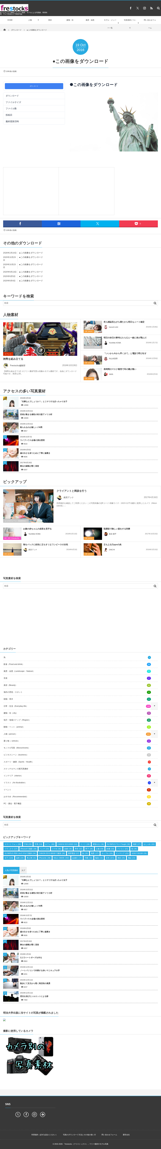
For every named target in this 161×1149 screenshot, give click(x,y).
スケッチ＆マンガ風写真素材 (77, 769)
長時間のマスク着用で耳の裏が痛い (120, 369)
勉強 (99, 858)
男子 (89, 849)
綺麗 (110, 849)
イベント (8, 354)
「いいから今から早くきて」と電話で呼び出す (125, 353)
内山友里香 (113, 358)
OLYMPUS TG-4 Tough (118, 844)
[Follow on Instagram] (34, 1114)
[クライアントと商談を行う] (28, 506)
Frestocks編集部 (17, 365)
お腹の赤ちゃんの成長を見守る (37, 529)
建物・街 (70, 20)
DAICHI (112, 550)
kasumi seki (113, 327)
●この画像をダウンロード (31, 253)
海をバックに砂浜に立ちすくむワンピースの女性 (45, 544)
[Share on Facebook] (130, 8)
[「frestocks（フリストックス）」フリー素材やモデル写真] (14, 10)
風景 (95, 853)
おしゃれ (149, 844)
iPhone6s (45, 858)
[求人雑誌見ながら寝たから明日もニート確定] (93, 327)
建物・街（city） (77, 713)
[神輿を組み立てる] (40, 350)
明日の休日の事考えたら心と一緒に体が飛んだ (125, 337)
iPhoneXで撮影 (28, 849)
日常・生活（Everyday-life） (12, 538)
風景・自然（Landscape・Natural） (77, 671)
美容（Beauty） (77, 685)
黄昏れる (98, 844)
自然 (20, 858)
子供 (28, 844)
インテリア (122, 853)
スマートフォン (13, 844)
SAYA (111, 374)
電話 (132, 858)
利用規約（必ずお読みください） (44, 1135)
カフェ (50, 844)
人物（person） (89, 331)
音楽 (77, 678)
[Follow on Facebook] (26, 1114)
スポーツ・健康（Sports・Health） (77, 762)
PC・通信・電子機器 (77, 803)
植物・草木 (77, 699)
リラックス (11, 849)
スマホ (56, 849)
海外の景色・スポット (77, 692)
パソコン (122, 849)
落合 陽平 (112, 534)
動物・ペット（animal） (77, 727)
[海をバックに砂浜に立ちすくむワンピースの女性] (12, 549)
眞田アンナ (69, 497)
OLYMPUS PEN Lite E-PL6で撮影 (20, 853)
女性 (110, 858)
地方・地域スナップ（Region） (77, 720)
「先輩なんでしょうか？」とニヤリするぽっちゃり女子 (43, 401)
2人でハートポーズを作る (31, 957)
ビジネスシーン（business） (93, 347)
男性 (78, 849)
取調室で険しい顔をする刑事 (117, 529)
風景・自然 (90, 20)
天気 (38, 844)
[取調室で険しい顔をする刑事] (93, 534)
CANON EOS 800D (67, 844)
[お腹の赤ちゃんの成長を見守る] (12, 534)
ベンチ (44, 849)
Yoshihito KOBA (115, 343)
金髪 (68, 849)
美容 (50, 20)
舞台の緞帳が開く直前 (29, 466)
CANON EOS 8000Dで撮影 (52, 853)
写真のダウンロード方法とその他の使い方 (79, 1135)
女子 (9, 858)
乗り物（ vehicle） (77, 741)
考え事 (31, 858)
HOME (10, 20)
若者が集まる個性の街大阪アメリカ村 (36, 414)
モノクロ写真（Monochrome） (77, 748)
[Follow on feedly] (42, 1114)
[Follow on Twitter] (137, 8)
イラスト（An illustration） (77, 783)
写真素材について (130, 24)
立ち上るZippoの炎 (113, 544)
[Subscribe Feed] (151, 8)
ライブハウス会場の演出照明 (32, 440)
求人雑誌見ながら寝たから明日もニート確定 (124, 322)
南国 (137, 844)
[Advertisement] (31, 190)
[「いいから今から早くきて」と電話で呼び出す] (93, 358)
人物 (30, 20)
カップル (107, 853)
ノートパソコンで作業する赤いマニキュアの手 (40, 970)
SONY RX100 (139, 853)
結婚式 (77, 858)
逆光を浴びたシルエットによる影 (34, 996)
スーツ (85, 844)
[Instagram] (144, 8)
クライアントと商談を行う (72, 490)
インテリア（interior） (77, 776)
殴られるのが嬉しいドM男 (31, 427)
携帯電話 (73, 853)
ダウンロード (34, 86)
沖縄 (88, 858)
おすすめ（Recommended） (77, 797)
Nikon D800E (61, 858)
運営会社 (126, 1135)
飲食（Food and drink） (77, 664)
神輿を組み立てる (13, 359)
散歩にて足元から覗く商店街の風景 (35, 983)
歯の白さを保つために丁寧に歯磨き (35, 453)
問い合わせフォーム (150, 24)
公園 (99, 849)
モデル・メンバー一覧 (110, 24)
